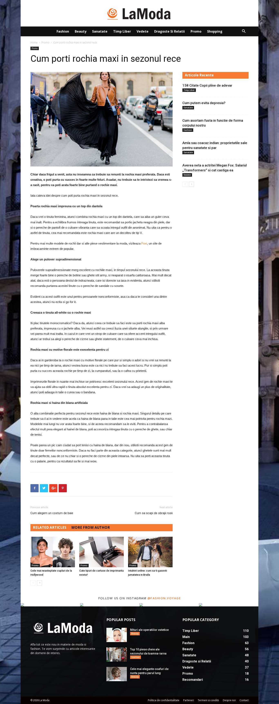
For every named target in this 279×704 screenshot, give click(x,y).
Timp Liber (122, 31)
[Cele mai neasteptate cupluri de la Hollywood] (52, 552)
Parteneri (188, 700)
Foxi (144, 243)
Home (34, 42)
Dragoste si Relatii (169, 31)
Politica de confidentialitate (163, 700)
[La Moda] (139, 13)
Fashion (63, 31)
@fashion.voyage (164, 598)
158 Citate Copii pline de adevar (207, 85)
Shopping (214, 31)
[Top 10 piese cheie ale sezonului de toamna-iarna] (116, 654)
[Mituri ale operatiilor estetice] (116, 635)
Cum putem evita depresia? (203, 103)
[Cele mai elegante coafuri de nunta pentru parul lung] (116, 674)
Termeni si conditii (208, 700)
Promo (196, 31)
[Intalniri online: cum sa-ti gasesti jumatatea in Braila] (150, 552)
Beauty (80, 31)
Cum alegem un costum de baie (51, 513)
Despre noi (229, 700)
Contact (244, 700)
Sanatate (99, 31)
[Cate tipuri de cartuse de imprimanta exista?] (101, 552)
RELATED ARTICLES (49, 527)
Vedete (142, 31)
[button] (244, 32)
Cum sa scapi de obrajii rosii (154, 513)
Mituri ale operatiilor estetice (149, 629)
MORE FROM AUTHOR (90, 527)
